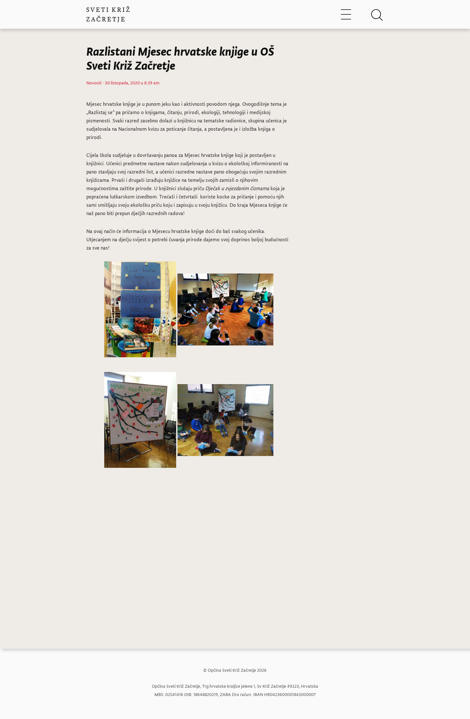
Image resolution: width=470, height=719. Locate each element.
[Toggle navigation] (346, 14)
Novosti (93, 83)
